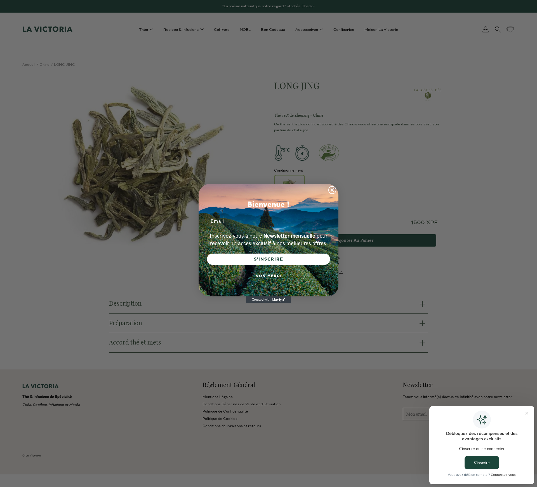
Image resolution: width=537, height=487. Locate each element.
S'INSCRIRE (268, 259)
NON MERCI (268, 275)
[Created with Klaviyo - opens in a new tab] (268, 299)
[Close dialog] (332, 190)
